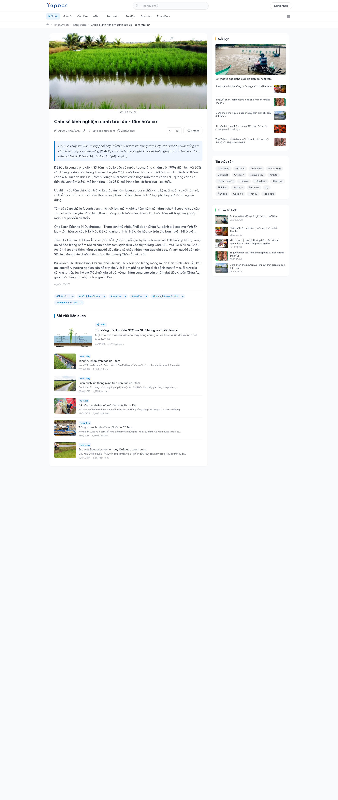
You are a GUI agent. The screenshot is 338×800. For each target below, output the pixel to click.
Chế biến (239, 174)
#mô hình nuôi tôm (66, 302)
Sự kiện (130, 16)
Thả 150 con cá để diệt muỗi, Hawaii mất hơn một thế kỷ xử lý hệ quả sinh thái (242, 141)
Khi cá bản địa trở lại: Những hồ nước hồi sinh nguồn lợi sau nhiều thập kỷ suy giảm (254, 242)
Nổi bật (53, 16)
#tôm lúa (116, 296)
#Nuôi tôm (62, 296)
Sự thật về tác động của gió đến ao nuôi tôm (254, 216)
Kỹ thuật (240, 168)
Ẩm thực (238, 187)
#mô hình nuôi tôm (89, 296)
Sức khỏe (254, 187)
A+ (178, 130)
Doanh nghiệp (225, 181)
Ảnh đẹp (222, 193)
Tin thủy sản (61, 24)
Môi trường (274, 168)
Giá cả (67, 16)
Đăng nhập (281, 6)
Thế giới (244, 181)
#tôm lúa (137, 296)
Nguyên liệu (256, 174)
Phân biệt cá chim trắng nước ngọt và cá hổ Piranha (243, 86)
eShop (97, 16)
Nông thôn (260, 181)
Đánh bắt (223, 174)
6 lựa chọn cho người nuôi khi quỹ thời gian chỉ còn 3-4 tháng (243, 114)
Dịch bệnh (256, 168)
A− (170, 130)
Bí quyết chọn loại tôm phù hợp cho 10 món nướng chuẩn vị (242, 101)
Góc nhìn (238, 193)
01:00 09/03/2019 (69, 130)
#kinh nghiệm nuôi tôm (165, 296)
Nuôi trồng (79, 24)
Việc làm (82, 16)
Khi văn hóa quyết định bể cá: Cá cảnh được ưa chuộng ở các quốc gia (241, 128)
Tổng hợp (269, 193)
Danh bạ (145, 16)
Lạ (266, 187)
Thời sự (253, 193)
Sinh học (222, 187)
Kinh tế (273, 174)
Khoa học (277, 181)
